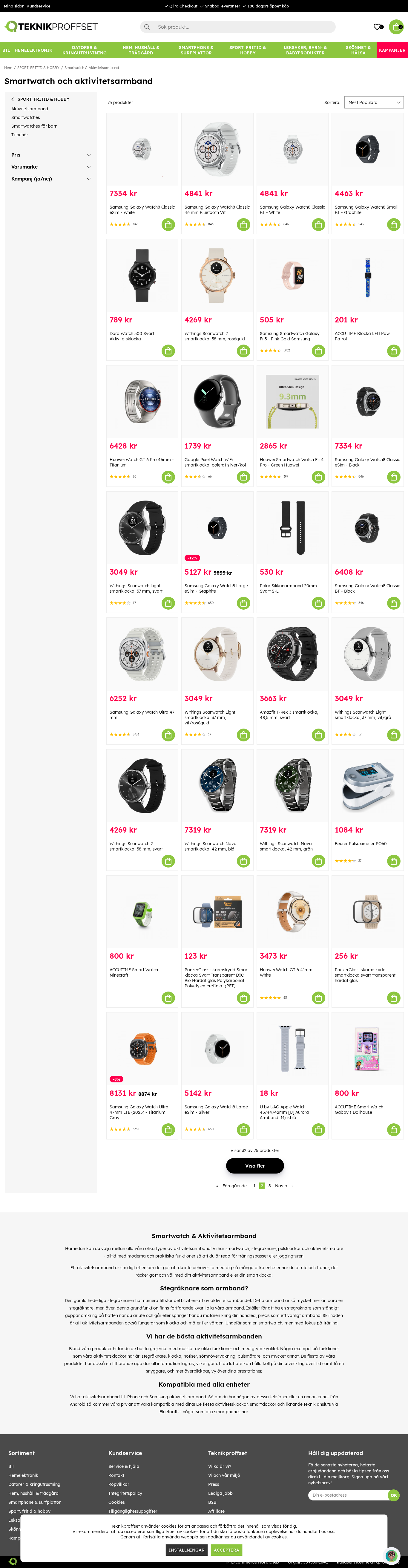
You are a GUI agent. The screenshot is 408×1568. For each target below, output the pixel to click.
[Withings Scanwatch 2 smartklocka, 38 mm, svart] (142, 785)
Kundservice (38, 6)
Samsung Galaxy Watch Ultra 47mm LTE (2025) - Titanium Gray (139, 1112)
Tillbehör (19, 134)
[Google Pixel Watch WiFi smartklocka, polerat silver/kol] (217, 401)
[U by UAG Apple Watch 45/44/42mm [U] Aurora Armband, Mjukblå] (292, 1048)
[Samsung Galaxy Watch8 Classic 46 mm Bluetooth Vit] (217, 149)
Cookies (116, 1502)
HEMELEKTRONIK (23, 1475)
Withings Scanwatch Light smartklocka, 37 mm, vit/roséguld (210, 717)
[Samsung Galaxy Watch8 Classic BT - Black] (367, 528)
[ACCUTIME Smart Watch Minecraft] (142, 912)
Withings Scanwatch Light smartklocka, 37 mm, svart (136, 588)
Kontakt (116, 1475)
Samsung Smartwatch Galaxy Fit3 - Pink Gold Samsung (290, 336)
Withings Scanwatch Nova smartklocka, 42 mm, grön (286, 846)
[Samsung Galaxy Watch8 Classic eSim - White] (142, 149)
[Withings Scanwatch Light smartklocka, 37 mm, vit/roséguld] (217, 654)
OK (394, 1495)
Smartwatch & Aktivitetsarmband (92, 67)
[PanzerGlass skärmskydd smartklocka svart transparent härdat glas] (367, 912)
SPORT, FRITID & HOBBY (38, 67)
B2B (212, 1502)
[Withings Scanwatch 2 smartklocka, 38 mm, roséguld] (217, 275)
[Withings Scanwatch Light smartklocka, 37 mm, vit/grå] (367, 654)
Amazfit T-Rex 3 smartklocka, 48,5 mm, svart (289, 714)
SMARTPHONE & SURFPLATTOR (34, 1502)
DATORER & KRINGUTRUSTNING (34, 1484)
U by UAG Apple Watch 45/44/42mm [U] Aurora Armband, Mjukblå (284, 1112)
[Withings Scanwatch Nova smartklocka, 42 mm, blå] (217, 785)
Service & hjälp (123, 1466)
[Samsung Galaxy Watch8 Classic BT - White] (292, 149)
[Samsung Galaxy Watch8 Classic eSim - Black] (367, 401)
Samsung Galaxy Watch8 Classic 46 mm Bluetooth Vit (217, 209)
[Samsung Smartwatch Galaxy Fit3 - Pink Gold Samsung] (292, 275)
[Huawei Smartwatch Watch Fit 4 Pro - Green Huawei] (292, 401)
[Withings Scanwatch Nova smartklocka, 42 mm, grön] (292, 785)
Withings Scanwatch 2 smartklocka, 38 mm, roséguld (215, 336)
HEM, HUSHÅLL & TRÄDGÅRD (33, 1493)
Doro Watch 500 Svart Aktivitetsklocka (132, 336)
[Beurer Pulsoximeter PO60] (367, 785)
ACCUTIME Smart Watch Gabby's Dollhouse (359, 1109)
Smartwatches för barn (34, 126)
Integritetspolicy (125, 1493)
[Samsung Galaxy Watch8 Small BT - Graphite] (367, 149)
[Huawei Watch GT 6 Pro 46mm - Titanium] (142, 401)
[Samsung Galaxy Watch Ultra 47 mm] (142, 654)
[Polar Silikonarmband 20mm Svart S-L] (292, 528)
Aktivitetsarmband (29, 108)
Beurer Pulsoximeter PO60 (361, 843)
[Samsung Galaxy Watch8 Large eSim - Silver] (217, 1048)
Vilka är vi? (219, 1466)
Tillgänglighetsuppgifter (132, 1511)
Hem (8, 67)
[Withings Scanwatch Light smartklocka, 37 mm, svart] (142, 528)
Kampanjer (19, 1538)
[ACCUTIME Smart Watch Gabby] (367, 1048)
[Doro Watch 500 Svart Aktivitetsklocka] (142, 275)
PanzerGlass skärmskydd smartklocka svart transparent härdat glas (365, 975)
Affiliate (216, 1511)
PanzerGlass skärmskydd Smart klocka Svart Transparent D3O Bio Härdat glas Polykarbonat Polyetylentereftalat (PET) (217, 978)
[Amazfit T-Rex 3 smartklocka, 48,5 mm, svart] (292, 654)
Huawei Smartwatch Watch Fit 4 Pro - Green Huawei (292, 462)
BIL (11, 1466)
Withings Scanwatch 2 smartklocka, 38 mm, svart (136, 846)
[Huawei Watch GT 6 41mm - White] (292, 912)
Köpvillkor (118, 1484)
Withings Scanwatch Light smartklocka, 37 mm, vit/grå (363, 714)
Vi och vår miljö (224, 1475)
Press (213, 1484)
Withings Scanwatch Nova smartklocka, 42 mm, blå (211, 846)
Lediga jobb (220, 1493)
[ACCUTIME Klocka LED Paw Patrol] (367, 275)
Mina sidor (14, 6)
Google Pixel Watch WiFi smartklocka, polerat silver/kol (215, 462)
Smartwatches (25, 117)
